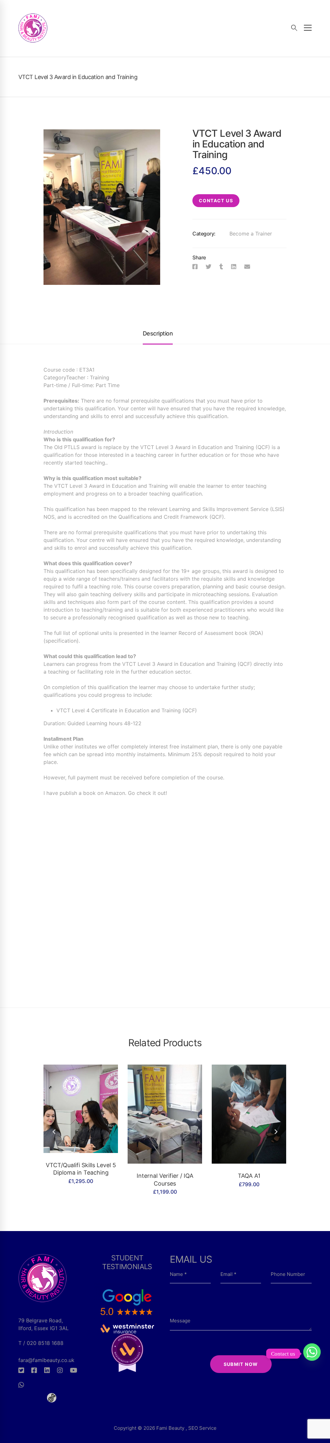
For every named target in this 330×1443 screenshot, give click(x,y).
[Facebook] (195, 266)
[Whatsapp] (21, 1384)
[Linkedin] (233, 266)
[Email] (247, 266)
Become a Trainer (250, 233)
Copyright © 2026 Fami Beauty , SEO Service (165, 1428)
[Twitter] (208, 266)
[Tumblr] (221, 266)
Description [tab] (158, 333)
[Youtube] (73, 1370)
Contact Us (216, 200)
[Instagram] (59, 1370)
